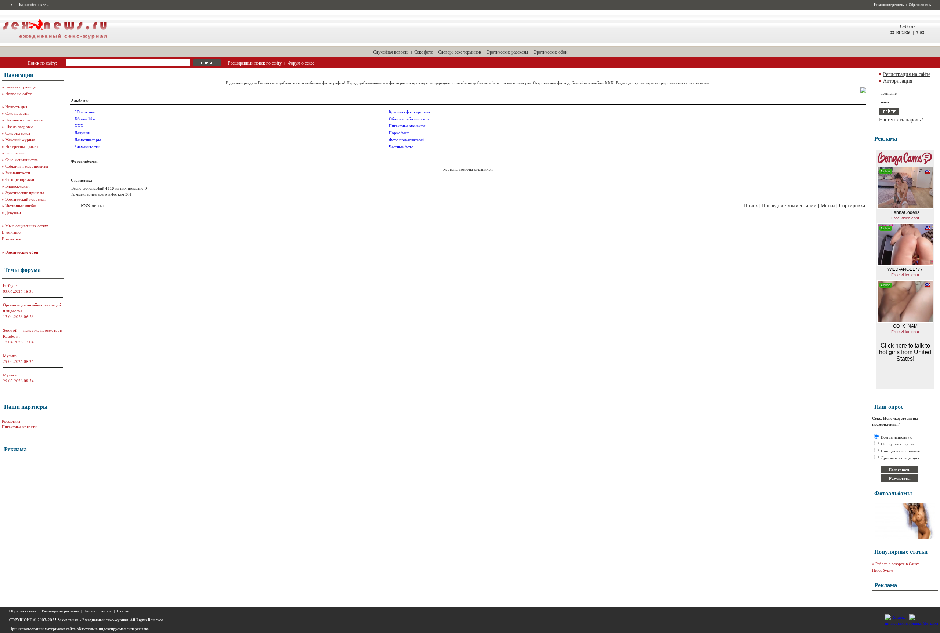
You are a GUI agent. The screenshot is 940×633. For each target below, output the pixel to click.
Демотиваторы (88, 139)
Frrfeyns (10, 285)
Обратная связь (920, 5)
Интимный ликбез (20, 205)
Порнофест (399, 132)
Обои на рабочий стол (409, 118)
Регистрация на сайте (906, 73)
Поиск (751, 205)
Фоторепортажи (19, 179)
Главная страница (20, 87)
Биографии (15, 153)
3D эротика (85, 111)
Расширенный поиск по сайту (255, 63)
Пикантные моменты (407, 125)
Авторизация (897, 80)
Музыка (10, 355)
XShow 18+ (85, 118)
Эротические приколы (24, 192)
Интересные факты (21, 146)
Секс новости (17, 113)
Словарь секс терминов (459, 52)
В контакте (11, 232)
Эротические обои (550, 52)
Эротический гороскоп (25, 199)
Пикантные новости (19, 426)
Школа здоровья (19, 126)
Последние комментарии (789, 205)
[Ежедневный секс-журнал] (55, 41)
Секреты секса (17, 133)
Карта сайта (27, 5)
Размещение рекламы (889, 5)
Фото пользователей (406, 139)
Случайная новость (390, 52)
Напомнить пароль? (901, 119)
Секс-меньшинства (21, 159)
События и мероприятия (26, 166)
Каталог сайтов (97, 611)
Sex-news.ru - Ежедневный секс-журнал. (93, 619)
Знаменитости (17, 172)
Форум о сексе (301, 63)
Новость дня (16, 106)
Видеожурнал (17, 186)
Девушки (13, 212)
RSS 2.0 (45, 5)
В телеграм (11, 238)
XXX (79, 125)
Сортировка (852, 205)
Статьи (123, 611)
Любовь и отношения (24, 120)
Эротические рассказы (507, 52)
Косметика (11, 421)
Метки (828, 205)
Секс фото (423, 52)
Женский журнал (20, 139)
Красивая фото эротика (409, 111)
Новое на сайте (18, 93)
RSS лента (92, 205)
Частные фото (401, 146)
